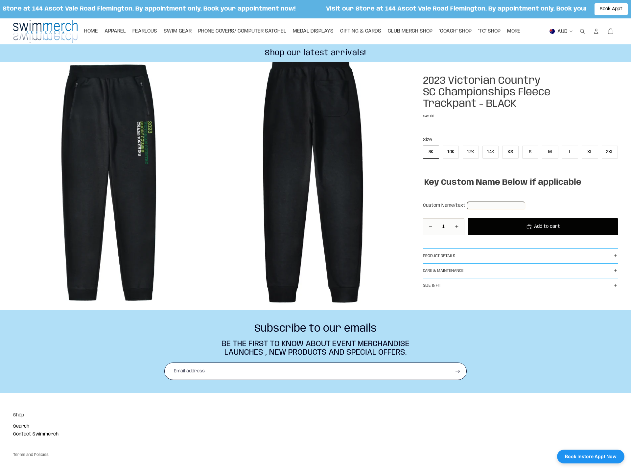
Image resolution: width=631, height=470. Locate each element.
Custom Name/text (444, 205)
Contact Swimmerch (35, 434)
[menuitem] (514, 31)
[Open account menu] (596, 31)
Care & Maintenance (443, 271)
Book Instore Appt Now (591, 456)
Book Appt (611, 9)
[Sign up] (458, 371)
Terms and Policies (31, 455)
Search (21, 426)
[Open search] (582, 31)
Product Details (439, 256)
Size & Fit (432, 285)
